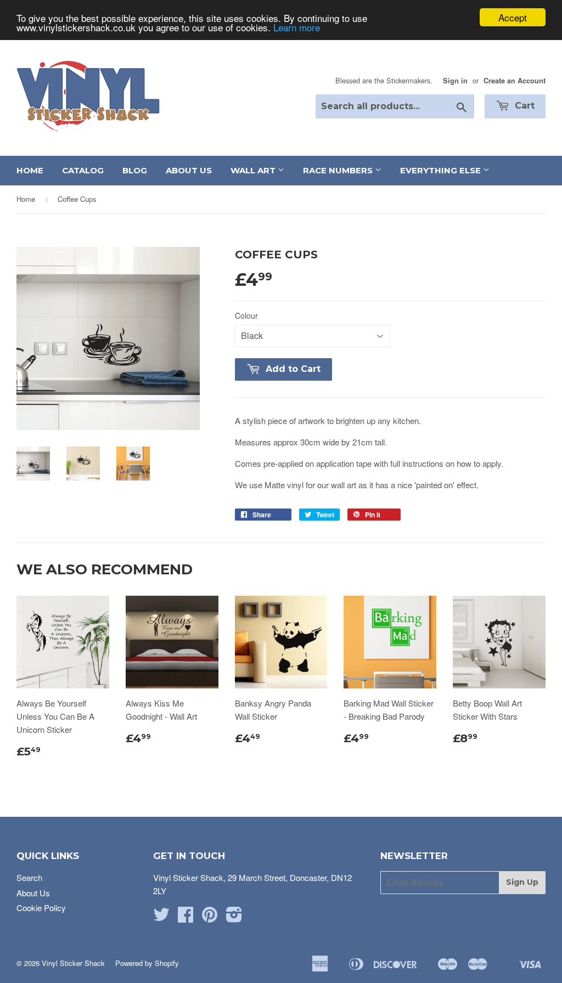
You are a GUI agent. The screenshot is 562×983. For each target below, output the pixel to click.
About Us (189, 170)
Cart (523, 105)
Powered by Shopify (147, 963)
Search (29, 877)
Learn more (296, 27)
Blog (134, 170)
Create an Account (515, 81)
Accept (512, 17)
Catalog (83, 170)
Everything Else (441, 170)
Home (29, 170)
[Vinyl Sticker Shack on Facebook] (185, 917)
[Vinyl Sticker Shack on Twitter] (161, 917)
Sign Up (522, 882)
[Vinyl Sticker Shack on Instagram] (234, 917)
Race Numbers (339, 170)
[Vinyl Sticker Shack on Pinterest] (209, 917)
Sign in (455, 81)
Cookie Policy (41, 907)
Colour (246, 315)
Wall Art (254, 170)
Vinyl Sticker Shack (73, 963)
